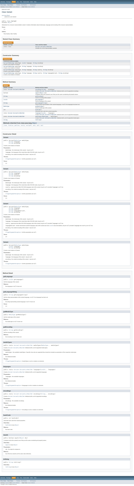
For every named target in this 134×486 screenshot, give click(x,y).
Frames (18, 5)
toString (37, 119)
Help (35, 1)
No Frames (24, 5)
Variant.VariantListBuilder (43, 46)
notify (23, 125)
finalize (10, 125)
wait (34, 125)
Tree (21, 1)
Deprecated (26, 1)
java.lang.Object (6, 15)
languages (38, 113)
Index (31, 1)
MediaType (11, 63)
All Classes (33, 5)
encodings (38, 89)
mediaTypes (38, 116)
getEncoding (38, 96)
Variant (6, 63)
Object (10, 22)
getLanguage (38, 99)
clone (5, 125)
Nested (7, 6)
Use (18, 1)
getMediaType (39, 106)
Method (17, 6)
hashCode (37, 109)
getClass (17, 125)
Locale (24, 63)
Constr (13, 6)
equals (37, 93)
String (35, 63)
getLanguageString (40, 103)
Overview (3, 1)
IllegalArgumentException (13, 159)
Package (8, 1)
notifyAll (29, 125)
